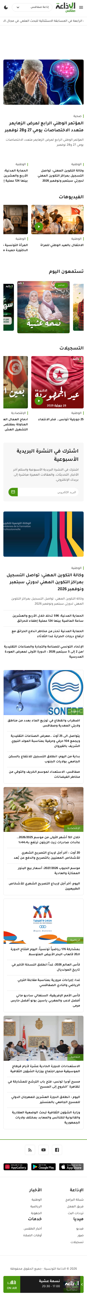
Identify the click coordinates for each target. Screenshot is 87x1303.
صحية (77, 116)
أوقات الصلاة (32, 1236)
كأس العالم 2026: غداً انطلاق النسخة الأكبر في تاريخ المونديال (46, 967)
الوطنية (76, 164)
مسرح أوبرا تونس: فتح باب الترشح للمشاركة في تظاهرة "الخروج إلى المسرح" (44, 1084)
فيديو (80, 1229)
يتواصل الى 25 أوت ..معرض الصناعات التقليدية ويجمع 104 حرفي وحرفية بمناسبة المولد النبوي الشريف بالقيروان (45, 741)
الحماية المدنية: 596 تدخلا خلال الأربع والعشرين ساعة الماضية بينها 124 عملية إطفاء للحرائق (48, 619)
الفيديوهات (71, 197)
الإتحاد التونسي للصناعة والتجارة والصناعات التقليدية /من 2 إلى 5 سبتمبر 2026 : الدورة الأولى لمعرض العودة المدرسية (44, 652)
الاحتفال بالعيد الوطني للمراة (62, 245)
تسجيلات (77, 1242)
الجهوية (75, 711)
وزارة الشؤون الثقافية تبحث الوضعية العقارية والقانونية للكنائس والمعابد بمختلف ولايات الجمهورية (46, 1118)
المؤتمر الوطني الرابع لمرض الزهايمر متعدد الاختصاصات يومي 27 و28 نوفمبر (44, 127)
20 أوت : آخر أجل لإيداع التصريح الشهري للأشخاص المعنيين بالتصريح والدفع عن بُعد (47, 855)
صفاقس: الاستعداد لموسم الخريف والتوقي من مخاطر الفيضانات (44, 775)
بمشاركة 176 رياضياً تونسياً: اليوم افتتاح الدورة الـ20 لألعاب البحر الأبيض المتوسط (45, 952)
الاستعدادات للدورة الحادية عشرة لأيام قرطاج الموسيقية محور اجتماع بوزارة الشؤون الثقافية (45, 1069)
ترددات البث (76, 1213)
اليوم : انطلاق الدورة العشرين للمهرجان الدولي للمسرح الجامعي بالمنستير (45, 1100)
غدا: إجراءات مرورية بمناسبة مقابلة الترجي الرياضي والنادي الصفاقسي (49, 983)
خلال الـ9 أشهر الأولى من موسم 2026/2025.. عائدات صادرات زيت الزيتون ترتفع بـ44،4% (48, 840)
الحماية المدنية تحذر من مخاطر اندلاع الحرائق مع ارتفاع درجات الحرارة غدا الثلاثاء (48, 634)
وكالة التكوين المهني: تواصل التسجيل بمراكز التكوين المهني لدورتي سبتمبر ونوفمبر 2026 (61, 176)
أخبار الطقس (33, 1229)
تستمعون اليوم (66, 272)
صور (81, 1236)
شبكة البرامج (74, 1200)
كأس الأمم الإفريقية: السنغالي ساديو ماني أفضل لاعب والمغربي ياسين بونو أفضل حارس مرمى (45, 1001)
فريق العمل (75, 1207)
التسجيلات (71, 348)
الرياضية (75, 940)
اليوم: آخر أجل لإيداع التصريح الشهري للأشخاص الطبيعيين (44, 886)
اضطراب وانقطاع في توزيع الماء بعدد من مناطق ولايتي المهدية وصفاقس (44, 723)
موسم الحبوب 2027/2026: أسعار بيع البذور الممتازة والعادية (49, 871)
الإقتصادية (73, 828)
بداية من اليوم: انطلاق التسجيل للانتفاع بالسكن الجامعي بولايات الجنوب (44, 759)
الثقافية (75, 1057)
